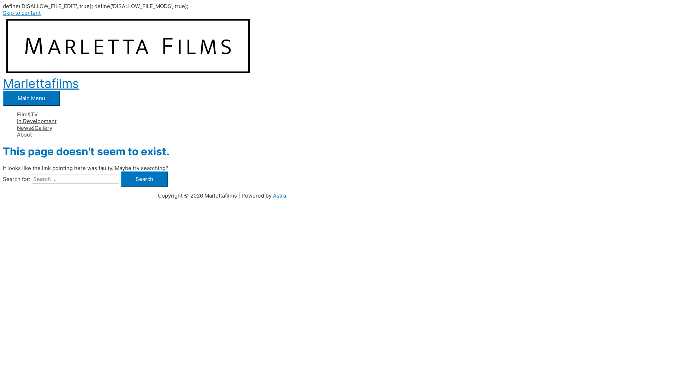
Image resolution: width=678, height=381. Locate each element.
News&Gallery (34, 128)
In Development (36, 121)
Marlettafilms (41, 83)
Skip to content (22, 13)
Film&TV (27, 114)
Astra (279, 195)
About (24, 134)
